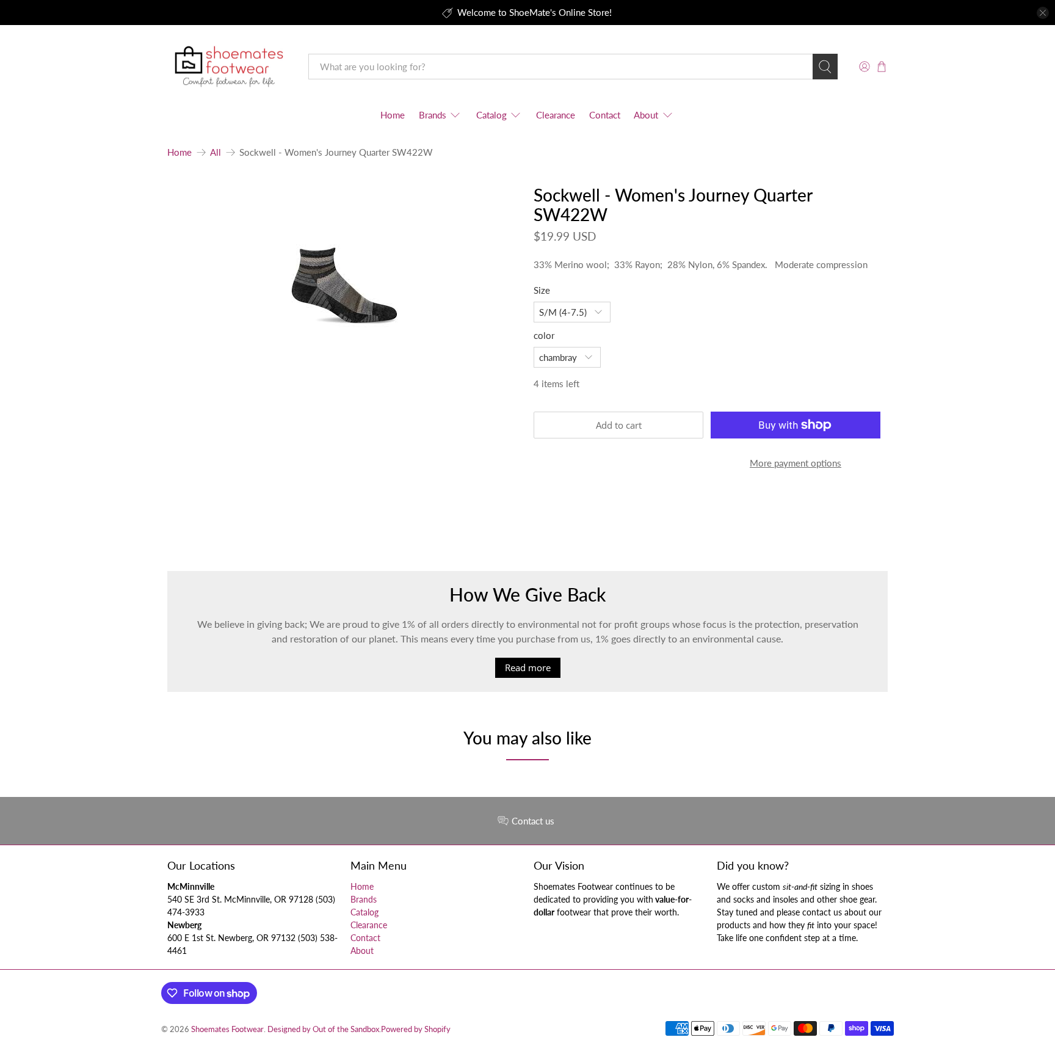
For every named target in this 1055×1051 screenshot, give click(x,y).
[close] (1043, 13)
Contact (604, 114)
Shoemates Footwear (227, 1029)
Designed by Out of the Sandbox (323, 1029)
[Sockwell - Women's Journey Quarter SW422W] (344, 274)
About (646, 114)
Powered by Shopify (416, 1029)
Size (542, 290)
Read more (528, 667)
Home (392, 114)
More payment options (795, 462)
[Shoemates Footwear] (229, 67)
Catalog (491, 114)
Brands (432, 114)
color (544, 335)
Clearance (555, 114)
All (215, 152)
